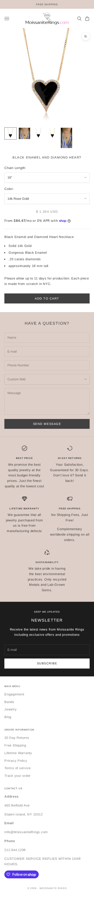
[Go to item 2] (24, 133)
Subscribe (47, 663)
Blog (7, 717)
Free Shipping (15, 745)
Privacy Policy (15, 760)
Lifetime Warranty (18, 753)
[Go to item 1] (10, 133)
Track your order (17, 775)
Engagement (14, 694)
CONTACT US (13, 788)
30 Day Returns (16, 737)
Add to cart (47, 298)
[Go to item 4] (52, 133)
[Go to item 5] (66, 137)
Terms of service (17, 768)
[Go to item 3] (38, 133)
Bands (9, 702)
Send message (47, 424)
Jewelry (10, 709)
